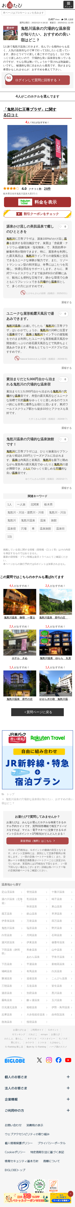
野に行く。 (16, 1042)
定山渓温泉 (8, 891)
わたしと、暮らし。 (14, 1038)
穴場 (24, 528)
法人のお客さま (16, 1088)
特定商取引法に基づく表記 (47, 1152)
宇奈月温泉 (58, 956)
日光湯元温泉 (9, 1007)
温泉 (43, 520)
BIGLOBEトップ (15, 1170)
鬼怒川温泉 (28, 520)
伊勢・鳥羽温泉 (61, 1007)
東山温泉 (57, 906)
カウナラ (29, 1042)
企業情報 (11, 1099)
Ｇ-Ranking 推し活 (14, 1047)
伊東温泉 (32, 942)
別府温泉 (32, 992)
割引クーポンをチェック (41, 214)
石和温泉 (57, 935)
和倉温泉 (32, 949)
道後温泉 (32, 978)
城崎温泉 (7, 971)
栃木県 (48, 504)
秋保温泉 (32, 906)
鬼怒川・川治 (57, 512)
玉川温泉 (57, 1000)
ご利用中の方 (14, 1110)
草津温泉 (57, 913)
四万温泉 (57, 920)
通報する (66, 302)
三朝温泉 (7, 985)
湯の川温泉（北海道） (12, 901)
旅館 (54, 520)
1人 (9, 504)
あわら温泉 (33, 956)
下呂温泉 (7, 964)
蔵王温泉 (7, 913)
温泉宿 (11, 528)
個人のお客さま (16, 1076)
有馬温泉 (32, 971)
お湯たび (55, 1034)
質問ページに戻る (39, 712)
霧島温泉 (7, 1000)
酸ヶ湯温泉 (33, 1000)
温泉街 (60, 528)
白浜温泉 (57, 971)
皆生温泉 (57, 985)
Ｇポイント (53, 1030)
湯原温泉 (7, 992)
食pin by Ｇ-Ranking (36, 1047)
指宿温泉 (32, 1021)
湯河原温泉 (8, 942)
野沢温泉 (57, 927)
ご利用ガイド (37, 1030)
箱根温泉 (32, 1007)
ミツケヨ (42, 1042)
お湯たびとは (19, 1030)
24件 (47, 188)
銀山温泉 (32, 913)
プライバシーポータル (52, 1143)
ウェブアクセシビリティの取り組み (27, 1134)
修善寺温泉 (58, 942)
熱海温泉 (7, 1021)
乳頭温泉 (32, 899)
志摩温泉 (7, 1014)
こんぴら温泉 (59, 978)
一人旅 (21, 504)
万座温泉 (32, 920)
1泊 (9, 536)
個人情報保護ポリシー (19, 1143)
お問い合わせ (13, 1125)
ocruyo (44, 1034)
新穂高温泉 (58, 964)
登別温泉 (32, 891)
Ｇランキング (18, 1034)
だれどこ (33, 1034)
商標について (51, 1161)
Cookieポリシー (15, 1152)
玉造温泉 (32, 985)
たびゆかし (55, 1042)
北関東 (35, 504)
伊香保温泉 (8, 920)
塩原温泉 (32, 927)
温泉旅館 (45, 528)
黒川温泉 (57, 992)
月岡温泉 (32, 935)
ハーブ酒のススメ (58, 1047)
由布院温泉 (58, 1014)
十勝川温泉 (58, 891)
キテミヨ (32, 1038)
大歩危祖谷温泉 (36, 1014)
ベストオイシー (47, 1038)
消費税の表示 (34, 1125)
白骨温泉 (7, 935)
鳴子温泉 (57, 899)
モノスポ (63, 1038)
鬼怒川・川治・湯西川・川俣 (25, 512)
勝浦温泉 (7, 978)
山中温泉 (57, 949)
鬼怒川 (11, 520)
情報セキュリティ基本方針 (21, 1161)
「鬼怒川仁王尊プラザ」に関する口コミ (29, 112)
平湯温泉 (32, 964)
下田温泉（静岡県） (11, 951)
